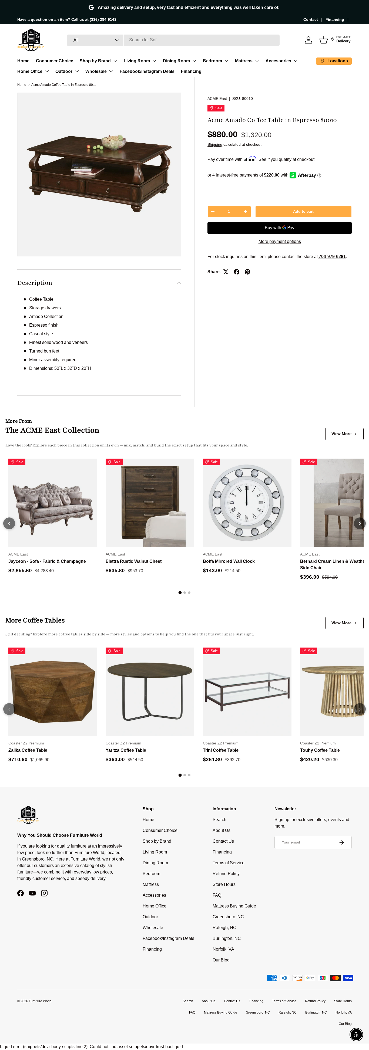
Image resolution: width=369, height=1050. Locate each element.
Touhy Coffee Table (320, 750)
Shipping (214, 144)
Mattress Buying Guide (234, 906)
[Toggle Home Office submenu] (46, 71)
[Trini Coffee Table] (247, 692)
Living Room (137, 61)
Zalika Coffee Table (27, 750)
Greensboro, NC (228, 916)
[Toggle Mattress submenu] (257, 60)
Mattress (244, 61)
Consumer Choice (54, 61)
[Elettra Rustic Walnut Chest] (150, 503)
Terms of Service (228, 863)
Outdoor (63, 71)
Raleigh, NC (224, 927)
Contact (310, 19)
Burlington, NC (227, 938)
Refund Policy (226, 873)
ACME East (217, 98)
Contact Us (223, 841)
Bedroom (212, 61)
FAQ (217, 895)
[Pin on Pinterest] (247, 271)
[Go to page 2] (184, 592)
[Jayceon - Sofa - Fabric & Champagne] (52, 503)
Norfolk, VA (223, 949)
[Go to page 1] (180, 592)
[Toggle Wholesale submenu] (111, 71)
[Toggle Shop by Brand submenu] (115, 60)
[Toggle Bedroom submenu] (226, 60)
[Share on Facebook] (236, 271)
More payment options (280, 241)
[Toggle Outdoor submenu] (76, 71)
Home (23, 61)
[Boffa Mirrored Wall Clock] (247, 503)
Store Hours (224, 884)
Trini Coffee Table (221, 750)
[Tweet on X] (225, 271)
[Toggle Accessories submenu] (295, 60)
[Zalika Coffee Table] (52, 692)
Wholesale (96, 71)
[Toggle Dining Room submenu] (194, 60)
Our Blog (221, 960)
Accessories (278, 61)
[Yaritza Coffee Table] (150, 692)
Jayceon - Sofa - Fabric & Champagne (47, 561)
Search (219, 819)
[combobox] (173, 40)
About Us (221, 830)
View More (341, 433)
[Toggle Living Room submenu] (154, 60)
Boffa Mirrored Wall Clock (229, 561)
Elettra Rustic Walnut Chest (134, 561)
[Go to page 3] (189, 592)
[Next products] (360, 523)
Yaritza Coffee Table (126, 750)
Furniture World (40, 1001)
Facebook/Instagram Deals (147, 71)
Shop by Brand (95, 61)
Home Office (29, 71)
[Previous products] (9, 523)
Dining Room (176, 61)
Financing (335, 19)
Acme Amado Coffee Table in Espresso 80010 (63, 85)
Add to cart (303, 211)
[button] (324, 40)
